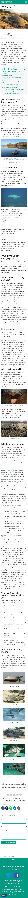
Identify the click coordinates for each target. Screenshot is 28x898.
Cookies (11, 881)
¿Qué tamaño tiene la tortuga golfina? (12, 78)
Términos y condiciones (10, 880)
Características (7, 75)
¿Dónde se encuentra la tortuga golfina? (12, 72)
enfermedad (5, 474)
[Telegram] (14, 808)
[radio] (7, 795)
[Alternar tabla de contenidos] (23, 69)
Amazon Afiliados (18, 881)
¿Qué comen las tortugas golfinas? (13, 81)
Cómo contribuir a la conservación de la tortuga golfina (15, 90)
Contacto (17, 883)
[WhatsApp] (10, 808)
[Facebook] (3, 808)
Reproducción (7, 83)
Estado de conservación (10, 87)
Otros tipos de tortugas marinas (12, 93)
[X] (7, 808)
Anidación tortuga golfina (12, 84)
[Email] (18, 808)
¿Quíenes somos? (9, 883)
